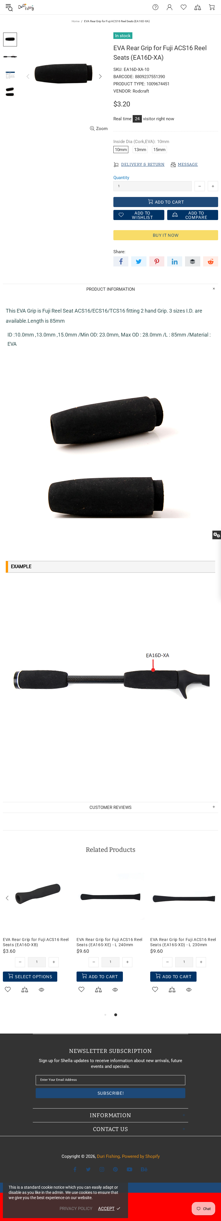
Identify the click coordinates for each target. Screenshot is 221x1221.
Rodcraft (141, 91)
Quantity (121, 177)
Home (75, 21)
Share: (119, 251)
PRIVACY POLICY (76, 1208)
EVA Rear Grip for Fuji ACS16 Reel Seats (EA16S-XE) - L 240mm (109, 942)
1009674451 (157, 84)
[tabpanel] (37, 935)
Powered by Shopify (141, 1156)
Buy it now (166, 235)
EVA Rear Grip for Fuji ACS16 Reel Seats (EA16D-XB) (36, 942)
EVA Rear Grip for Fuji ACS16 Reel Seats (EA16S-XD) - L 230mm (183, 942)
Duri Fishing (26, 7)
